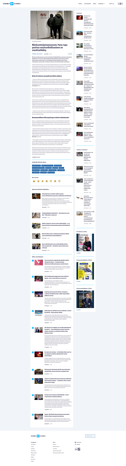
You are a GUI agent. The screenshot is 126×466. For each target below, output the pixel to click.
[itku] (42, 181)
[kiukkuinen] (46, 181)
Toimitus (55, 448)
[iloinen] (38, 181)
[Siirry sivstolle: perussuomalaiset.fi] (85, 449)
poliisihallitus (43, 172)
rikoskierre (61, 168)
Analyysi (33, 448)
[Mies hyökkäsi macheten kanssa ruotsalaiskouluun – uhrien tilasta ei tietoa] (79, 47)
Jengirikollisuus (36, 172)
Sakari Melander (57, 165)
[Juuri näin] (34, 181)
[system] (120, 3)
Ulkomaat (33, 450)
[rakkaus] (55, 181)
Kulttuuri (33, 455)
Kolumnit (33, 459)
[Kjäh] (59, 181)
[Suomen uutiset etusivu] (13, 3)
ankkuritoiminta (36, 170)
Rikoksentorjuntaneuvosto (47, 165)
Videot (94, 3)
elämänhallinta (44, 170)
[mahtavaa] (50, 181)
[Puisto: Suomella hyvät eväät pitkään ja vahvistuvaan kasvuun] (79, 126)
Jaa (69, 53)
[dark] (119, 3)
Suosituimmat (87, 3)
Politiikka (34, 54)
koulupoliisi (55, 168)
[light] (121, 3)
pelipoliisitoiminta (36, 165)
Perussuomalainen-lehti (58, 453)
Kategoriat (101, 3)
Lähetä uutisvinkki (57, 450)
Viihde (32, 461)
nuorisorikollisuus (52, 170)
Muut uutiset (39, 54)
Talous (32, 446)
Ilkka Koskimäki (51, 172)
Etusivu (80, 3)
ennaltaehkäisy (61, 170)
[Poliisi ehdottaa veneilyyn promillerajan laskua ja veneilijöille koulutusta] (79, 100)
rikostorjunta (48, 168)
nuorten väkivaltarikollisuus (38, 168)
